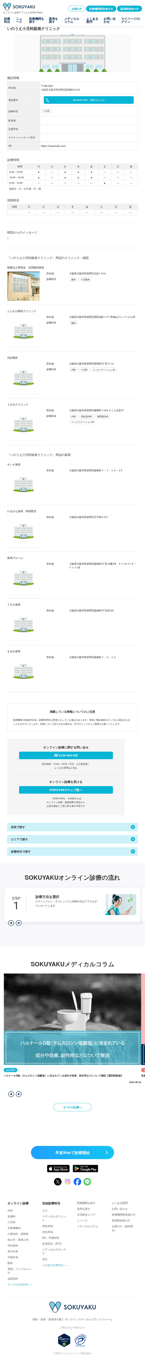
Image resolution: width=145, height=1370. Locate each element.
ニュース (19, 20)
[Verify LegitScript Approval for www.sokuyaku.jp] (64, 1340)
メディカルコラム (71, 20)
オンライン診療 (18, 1203)
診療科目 (7, 20)
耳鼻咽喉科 (14, 1228)
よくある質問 (92, 20)
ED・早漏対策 (50, 1238)
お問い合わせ (110, 20)
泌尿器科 (13, 1278)
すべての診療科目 (18, 1284)
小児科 (11, 1222)
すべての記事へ (72, 1107)
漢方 (45, 1259)
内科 (10, 1210)
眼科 (10, 1263)
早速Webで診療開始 (72, 1152)
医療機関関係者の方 (101, 9)
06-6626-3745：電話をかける (89, 100)
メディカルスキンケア (54, 1251)
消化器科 (13, 1245)
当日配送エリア (86, 1214)
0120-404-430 (68, 755)
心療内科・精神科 (18, 1234)
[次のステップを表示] (19, 923)
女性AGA (47, 1232)
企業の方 (77, 9)
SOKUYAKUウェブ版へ (66, 790)
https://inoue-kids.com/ (53, 146)
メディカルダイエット (54, 1218)
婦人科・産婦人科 (18, 1239)
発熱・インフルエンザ (19, 1271)
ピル (45, 1210)
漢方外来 (13, 1251)
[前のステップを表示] (11, 923)
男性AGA (47, 1226)
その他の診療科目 (52, 1265)
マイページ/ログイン (130, 20)
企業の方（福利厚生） (122, 1228)
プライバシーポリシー (72, 1327)
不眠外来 (13, 1257)
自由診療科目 (51, 1203)
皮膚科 (11, 1216)
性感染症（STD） (52, 1243)
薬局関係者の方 (129, 9)
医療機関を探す (36, 20)
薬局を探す (53, 20)
